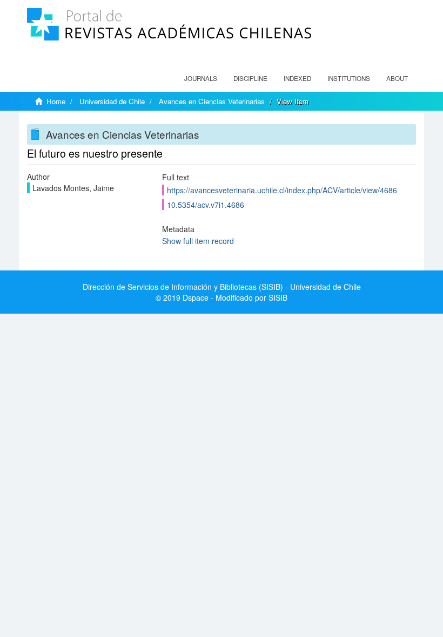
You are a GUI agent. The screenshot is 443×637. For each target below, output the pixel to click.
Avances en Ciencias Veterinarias (212, 101)
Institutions (348, 78)
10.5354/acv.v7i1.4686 (205, 204)
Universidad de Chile (112, 101)
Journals (200, 78)
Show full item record (198, 240)
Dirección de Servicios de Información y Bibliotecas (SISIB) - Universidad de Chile (222, 286)
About (397, 78)
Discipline (250, 78)
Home (55, 101)
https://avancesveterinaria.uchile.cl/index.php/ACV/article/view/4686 (282, 190)
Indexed (297, 78)
